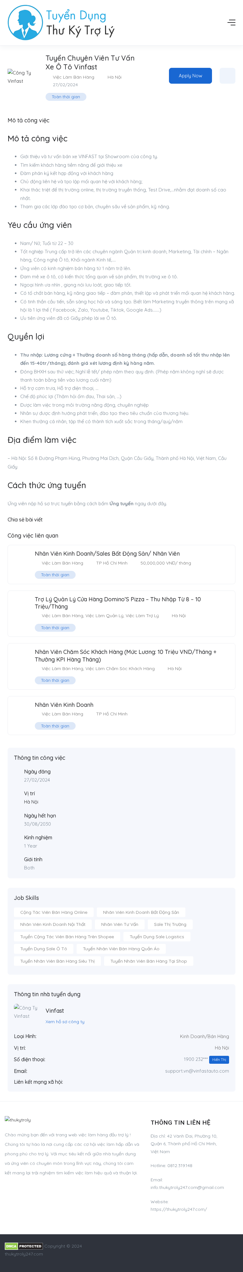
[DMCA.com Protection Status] (24, 1246)
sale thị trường (170, 924)
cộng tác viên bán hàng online (53, 912)
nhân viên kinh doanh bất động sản (141, 912)
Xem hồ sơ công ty (65, 1021)
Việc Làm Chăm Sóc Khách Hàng (120, 668)
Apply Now (190, 76)
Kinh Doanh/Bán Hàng (204, 1036)
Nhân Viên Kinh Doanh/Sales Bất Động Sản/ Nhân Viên (107, 553)
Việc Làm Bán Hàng (73, 77)
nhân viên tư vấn (119, 924)
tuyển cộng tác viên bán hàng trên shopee (67, 936)
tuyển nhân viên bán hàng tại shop (148, 961)
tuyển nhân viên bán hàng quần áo (121, 949)
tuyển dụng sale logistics (157, 936)
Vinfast (55, 1010)
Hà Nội (115, 77)
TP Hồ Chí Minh (112, 563)
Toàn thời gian (66, 96)
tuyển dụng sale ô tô (43, 949)
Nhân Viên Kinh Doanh (64, 704)
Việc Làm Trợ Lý (142, 615)
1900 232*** (205, 1059)
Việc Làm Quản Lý (104, 615)
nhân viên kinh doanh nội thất (52, 924)
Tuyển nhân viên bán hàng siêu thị (57, 961)
